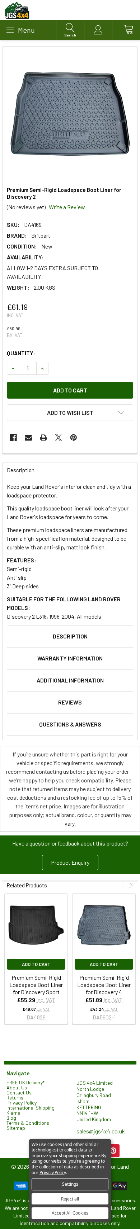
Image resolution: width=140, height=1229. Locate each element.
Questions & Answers (70, 724)
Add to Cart (36, 964)
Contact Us (19, 1092)
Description (70, 636)
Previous (123, 885)
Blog (11, 1118)
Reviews (70, 702)
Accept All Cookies (70, 1213)
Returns (14, 1097)
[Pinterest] (73, 437)
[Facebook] (13, 437)
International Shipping (30, 1108)
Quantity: (21, 353)
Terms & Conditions (27, 1123)
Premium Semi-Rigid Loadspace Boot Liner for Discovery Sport (36, 984)
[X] (58, 437)
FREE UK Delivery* (25, 1082)
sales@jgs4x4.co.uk (100, 1131)
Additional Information (70, 680)
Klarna (13, 1113)
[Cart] (126, 30)
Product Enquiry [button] (70, 862)
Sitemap (15, 1128)
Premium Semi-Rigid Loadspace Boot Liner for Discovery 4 (104, 984)
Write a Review (67, 206)
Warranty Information (70, 658)
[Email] (28, 437)
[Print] (43, 437)
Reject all (70, 1199)
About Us (16, 1087)
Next (130, 885)
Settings (70, 1184)
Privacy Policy (21, 1102)
